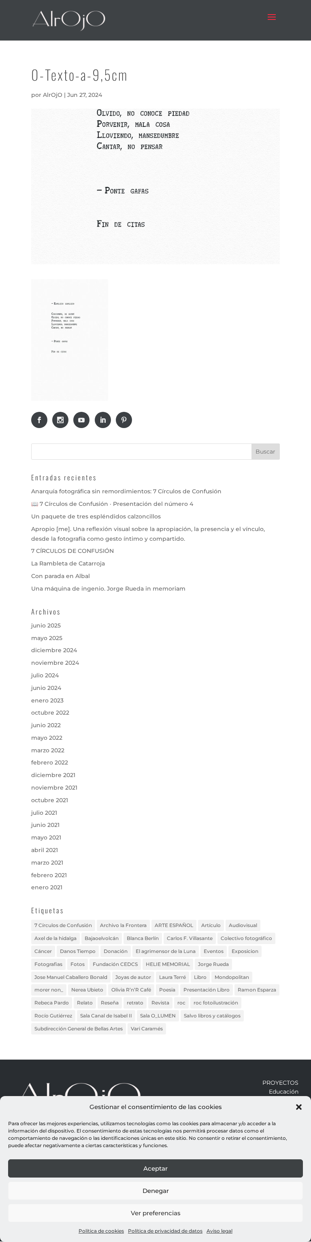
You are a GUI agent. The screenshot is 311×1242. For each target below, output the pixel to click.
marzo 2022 (47, 750)
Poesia (167, 990)
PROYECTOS (280, 1082)
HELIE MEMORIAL (168, 964)
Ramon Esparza (257, 990)
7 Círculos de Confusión (63, 925)
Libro (200, 977)
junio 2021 (45, 825)
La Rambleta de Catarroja (68, 563)
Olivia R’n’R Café (131, 990)
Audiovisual (243, 925)
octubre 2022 (50, 712)
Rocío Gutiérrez (53, 1016)
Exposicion (245, 951)
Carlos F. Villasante (190, 938)
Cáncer (43, 951)
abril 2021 (44, 850)
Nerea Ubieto (87, 990)
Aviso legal (219, 1231)
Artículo (211, 925)
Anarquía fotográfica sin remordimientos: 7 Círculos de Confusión (126, 491)
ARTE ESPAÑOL (174, 925)
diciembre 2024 (54, 650)
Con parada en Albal (60, 576)
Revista (160, 1003)
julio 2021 (44, 812)
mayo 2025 (46, 638)
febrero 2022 (49, 762)
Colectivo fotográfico (246, 938)
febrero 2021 (49, 875)
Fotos (77, 964)
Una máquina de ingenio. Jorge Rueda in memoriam (108, 588)
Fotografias (48, 964)
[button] (299, 1107)
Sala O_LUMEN (158, 1016)
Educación (283, 1091)
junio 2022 (46, 725)
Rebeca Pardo (51, 1003)
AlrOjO (52, 95)
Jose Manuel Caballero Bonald (70, 977)
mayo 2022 (46, 737)
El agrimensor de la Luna (166, 951)
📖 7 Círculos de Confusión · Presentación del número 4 (112, 504)
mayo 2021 (46, 837)
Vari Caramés (147, 1029)
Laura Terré (172, 977)
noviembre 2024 (55, 662)
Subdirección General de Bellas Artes (78, 1029)
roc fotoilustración (216, 1003)
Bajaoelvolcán (102, 938)
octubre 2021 (49, 800)
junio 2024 (46, 688)
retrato (135, 1003)
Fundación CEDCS (115, 964)
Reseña (110, 1003)
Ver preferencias (156, 1213)
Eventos (214, 951)
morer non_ (48, 990)
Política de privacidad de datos (165, 1231)
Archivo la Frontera (123, 925)
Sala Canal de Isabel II (106, 1016)
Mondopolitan (232, 977)
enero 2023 (47, 700)
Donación (116, 951)
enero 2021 (46, 887)
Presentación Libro (206, 990)
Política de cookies (101, 1231)
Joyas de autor (133, 977)
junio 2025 (46, 625)
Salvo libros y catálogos (212, 1016)
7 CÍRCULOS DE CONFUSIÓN (72, 551)
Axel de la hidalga (55, 938)
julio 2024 (45, 675)
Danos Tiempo (78, 951)
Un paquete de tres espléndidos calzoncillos (96, 516)
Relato (85, 1003)
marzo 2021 (47, 862)
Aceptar (155, 1168)
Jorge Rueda (213, 964)
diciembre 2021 (53, 775)
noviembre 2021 (54, 787)
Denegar (156, 1191)
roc (181, 1003)
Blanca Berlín (143, 938)
